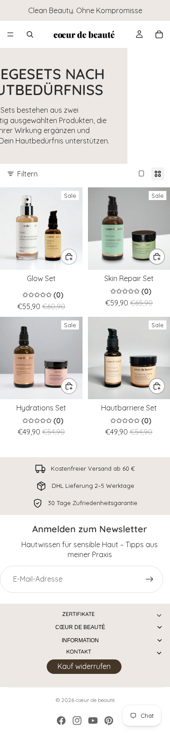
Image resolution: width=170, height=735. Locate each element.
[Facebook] (61, 720)
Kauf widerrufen (84, 666)
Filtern (27, 173)
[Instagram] (77, 720)
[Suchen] (30, 34)
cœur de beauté (95, 700)
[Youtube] (92, 720)
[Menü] (10, 34)
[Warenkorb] (159, 34)
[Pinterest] (108, 720)
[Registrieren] (149, 579)
